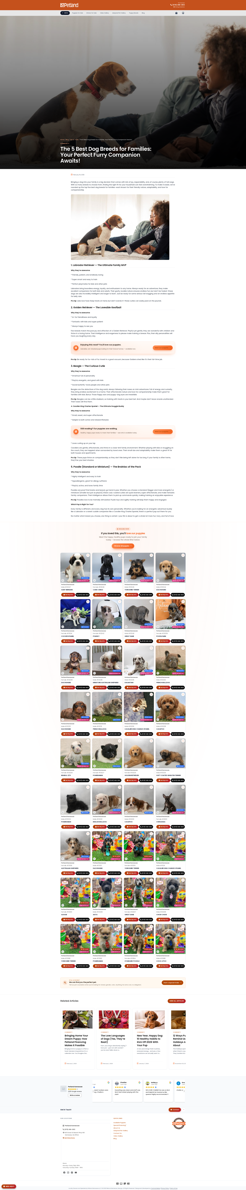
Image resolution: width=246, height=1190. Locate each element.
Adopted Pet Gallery (119, 13)
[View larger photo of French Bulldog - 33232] (183, 648)
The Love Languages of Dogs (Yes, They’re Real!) (113, 1039)
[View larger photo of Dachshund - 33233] (88, 694)
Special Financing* (119, 1125)
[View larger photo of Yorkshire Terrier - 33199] (88, 926)
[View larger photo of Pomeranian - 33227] (119, 741)
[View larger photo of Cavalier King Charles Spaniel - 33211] (183, 833)
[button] (184, 1091)
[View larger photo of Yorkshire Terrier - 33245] (151, 555)
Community (64, 143)
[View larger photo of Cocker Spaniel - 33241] (88, 601)
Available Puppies (119, 1123)
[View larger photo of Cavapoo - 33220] (151, 787)
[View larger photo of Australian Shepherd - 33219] (88, 833)
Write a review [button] (75, 1095)
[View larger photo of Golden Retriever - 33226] (151, 741)
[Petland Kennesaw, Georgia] (69, 5)
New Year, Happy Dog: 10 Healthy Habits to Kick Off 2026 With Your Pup (150, 1040)
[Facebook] (64, 1172)
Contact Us (117, 1133)
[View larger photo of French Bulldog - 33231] (119, 694)
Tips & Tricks (74, 140)
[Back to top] (184, 1110)
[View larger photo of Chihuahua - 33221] (183, 787)
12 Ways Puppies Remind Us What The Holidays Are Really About (185, 1040)
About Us (116, 1128)
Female (98, 587)
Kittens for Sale (91, 13)
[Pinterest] (72, 1172)
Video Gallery (104, 13)
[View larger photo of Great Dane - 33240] (151, 601)
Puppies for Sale (77, 13)
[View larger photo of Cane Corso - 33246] (119, 555)
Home (62, 140)
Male (66, 587)
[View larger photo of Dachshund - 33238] (88, 648)
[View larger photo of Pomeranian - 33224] (88, 787)
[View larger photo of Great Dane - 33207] (151, 880)
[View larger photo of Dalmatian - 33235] (151, 648)
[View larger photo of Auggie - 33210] (88, 880)
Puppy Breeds (133, 13)
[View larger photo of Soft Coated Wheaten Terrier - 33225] (183, 741)
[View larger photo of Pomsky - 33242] (119, 601)
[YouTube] (75, 1172)
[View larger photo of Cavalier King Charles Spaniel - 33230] (151, 694)
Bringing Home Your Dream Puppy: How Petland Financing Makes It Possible (76, 1040)
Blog (143, 13)
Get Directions (69, 1138)
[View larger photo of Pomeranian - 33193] (119, 926)
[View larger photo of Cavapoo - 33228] (183, 694)
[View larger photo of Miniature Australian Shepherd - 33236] (119, 648)
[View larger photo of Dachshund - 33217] (119, 833)
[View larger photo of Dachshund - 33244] (183, 555)
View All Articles (177, 1001)
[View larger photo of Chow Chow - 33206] (183, 880)
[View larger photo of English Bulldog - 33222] (119, 787)
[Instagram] (68, 1172)
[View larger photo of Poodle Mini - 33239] (183, 601)
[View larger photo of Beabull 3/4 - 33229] (88, 741)
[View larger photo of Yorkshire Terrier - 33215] (151, 833)
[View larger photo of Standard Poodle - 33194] (151, 926)
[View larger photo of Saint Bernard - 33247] (88, 555)
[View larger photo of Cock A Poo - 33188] (183, 926)
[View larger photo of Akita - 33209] (119, 880)
